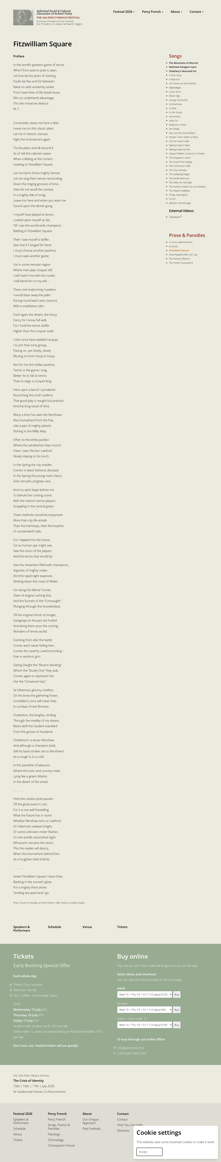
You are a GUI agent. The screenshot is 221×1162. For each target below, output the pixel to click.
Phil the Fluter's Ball (179, 141)
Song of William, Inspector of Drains (187, 153)
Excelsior (173, 246)
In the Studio (175, 112)
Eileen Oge (174, 95)
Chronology (56, 1140)
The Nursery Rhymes (179, 258)
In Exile (172, 108)
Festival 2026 (122, 12)
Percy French (151, 12)
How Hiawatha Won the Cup (183, 254)
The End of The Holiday (180, 161)
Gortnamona (175, 104)
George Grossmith (178, 100)
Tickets (122, 927)
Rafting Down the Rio (179, 149)
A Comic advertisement (181, 242)
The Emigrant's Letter (180, 157)
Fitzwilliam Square (179, 250)
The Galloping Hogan (179, 174)
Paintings (54, 1134)
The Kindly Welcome (179, 178)
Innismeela (174, 116)
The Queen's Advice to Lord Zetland (187, 186)
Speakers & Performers (21, 929)
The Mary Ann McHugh (180, 182)
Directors (123, 1130)
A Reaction (174, 79)
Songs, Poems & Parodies (59, 1126)
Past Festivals (92, 1129)
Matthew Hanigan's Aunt (182, 66)
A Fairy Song (175, 75)
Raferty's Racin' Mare (179, 145)
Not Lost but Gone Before (182, 133)
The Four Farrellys (178, 170)
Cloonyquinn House (61, 1145)
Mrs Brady (174, 128)
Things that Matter (178, 194)
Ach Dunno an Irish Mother (182, 83)
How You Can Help (130, 1125)
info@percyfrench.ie (130, 1048)
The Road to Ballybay (179, 190)
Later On (173, 120)
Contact (195, 12)
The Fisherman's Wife (180, 165)
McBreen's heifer (177, 124)
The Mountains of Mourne (183, 62)
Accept (143, 1152)
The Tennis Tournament (181, 262)
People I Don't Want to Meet (183, 137)
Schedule (54, 927)
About (175, 12)
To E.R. (172, 198)
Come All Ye (175, 91)
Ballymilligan (175, 87)
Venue (87, 927)
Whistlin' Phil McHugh (180, 203)
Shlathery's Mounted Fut (182, 71)
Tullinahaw (174, 216)
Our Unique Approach (91, 1121)
